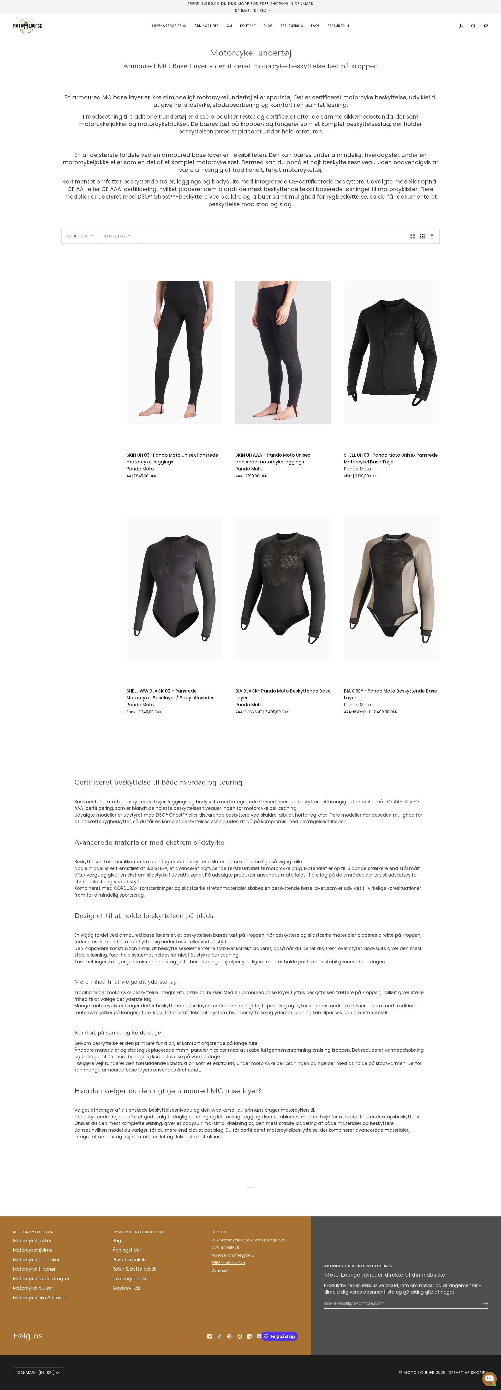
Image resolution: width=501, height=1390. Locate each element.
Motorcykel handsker (36, 1260)
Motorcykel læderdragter (41, 1279)
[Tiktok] (219, 1336)
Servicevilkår (126, 1288)
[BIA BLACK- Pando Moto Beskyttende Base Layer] (283, 588)
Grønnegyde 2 (241, 1255)
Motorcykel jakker (32, 1241)
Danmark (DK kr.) (250, 11)
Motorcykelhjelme (33, 1250)
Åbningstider (126, 1250)
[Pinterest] (229, 1336)
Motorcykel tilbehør (34, 1269)
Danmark (220, 1270)
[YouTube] (259, 1336)
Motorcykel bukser (33, 1288)
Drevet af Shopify (468, 1372)
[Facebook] (209, 1336)
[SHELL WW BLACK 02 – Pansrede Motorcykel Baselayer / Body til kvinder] (174, 588)
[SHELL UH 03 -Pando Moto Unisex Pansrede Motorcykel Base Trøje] (392, 352)
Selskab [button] (220, 1232)
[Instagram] (239, 1336)
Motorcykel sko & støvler (40, 1298)
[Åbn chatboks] (489, 1379)
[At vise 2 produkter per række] (413, 236)
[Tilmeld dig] (481, 1303)
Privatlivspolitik (128, 1260)
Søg (116, 1241)
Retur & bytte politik (134, 1269)
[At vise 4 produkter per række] (433, 236)
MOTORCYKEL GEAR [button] (33, 1232)
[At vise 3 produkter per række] (422, 236)
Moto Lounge (420, 1372)
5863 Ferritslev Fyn (228, 1262)
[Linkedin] (249, 1336)
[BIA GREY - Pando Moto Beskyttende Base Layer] (392, 588)
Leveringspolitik (129, 1279)
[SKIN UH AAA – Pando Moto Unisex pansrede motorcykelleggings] (283, 352)
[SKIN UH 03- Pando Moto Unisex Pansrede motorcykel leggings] (174, 352)
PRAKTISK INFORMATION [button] (137, 1232)
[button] (169, 26)
